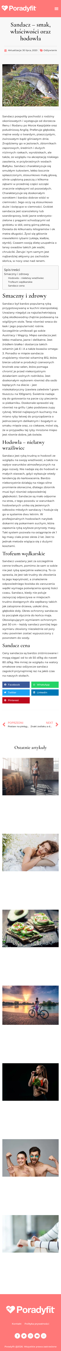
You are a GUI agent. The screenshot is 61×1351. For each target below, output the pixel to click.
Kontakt (16, 1323)
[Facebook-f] (17, 1336)
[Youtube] (37, 1336)
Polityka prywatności (37, 1323)
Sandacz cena (16, 285)
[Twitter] (24, 1336)
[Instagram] (30, 1336)
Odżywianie (50, 50)
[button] (56, 8)
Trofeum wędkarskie (20, 281)
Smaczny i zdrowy (16, 274)
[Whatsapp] (43, 1336)
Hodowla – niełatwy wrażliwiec (26, 278)
